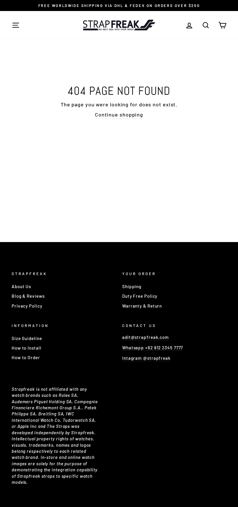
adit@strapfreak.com (145, 337)
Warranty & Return (142, 305)
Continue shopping (119, 114)
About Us (21, 286)
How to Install (27, 347)
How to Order (26, 357)
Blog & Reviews (28, 296)
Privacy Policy (27, 305)
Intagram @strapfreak (146, 358)
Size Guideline (27, 338)
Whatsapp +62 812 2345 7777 (152, 347)
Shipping (131, 286)
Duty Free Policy (139, 296)
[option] (119, 5)
